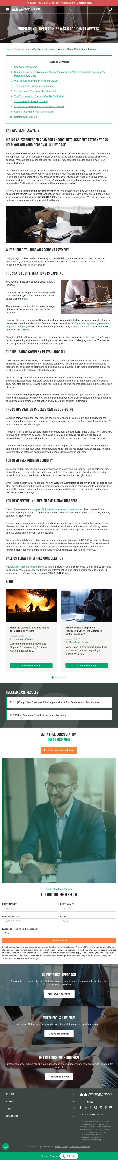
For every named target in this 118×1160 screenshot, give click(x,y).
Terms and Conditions (79, 1146)
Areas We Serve (12, 1116)
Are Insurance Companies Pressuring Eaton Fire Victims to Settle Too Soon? (83, 630)
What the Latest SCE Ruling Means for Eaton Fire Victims (29, 629)
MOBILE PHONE (11, 916)
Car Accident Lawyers (25, 67)
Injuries (9, 1109)
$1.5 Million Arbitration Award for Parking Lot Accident (38, 715)
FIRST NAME (9, 904)
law (25, 299)
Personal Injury (23, 49)
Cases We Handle (59, 1033)
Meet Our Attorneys (59, 994)
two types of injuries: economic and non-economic (56, 509)
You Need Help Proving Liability (31, 101)
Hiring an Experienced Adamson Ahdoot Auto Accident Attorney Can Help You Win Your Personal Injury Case (60, 74)
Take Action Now (59, 1076)
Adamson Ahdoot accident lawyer (27, 567)
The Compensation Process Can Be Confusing (39, 96)
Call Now (71, 1156)
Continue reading (31, 665)
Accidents (10, 1101)
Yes (7, 933)
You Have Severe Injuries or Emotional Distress (39, 106)
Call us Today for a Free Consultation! (34, 111)
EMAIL (64, 916)
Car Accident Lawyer (44, 49)
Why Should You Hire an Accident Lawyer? (37, 81)
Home (9, 49)
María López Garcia (23, 639)
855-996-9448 (110, 9)
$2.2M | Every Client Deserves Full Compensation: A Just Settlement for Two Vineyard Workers (55, 702)
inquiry (74, 197)
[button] (53, 677)
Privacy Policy (61, 1146)
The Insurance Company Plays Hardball (35, 91)
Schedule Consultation (61, 750)
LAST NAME (67, 904)
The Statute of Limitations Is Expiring (33, 86)
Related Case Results (25, 117)
